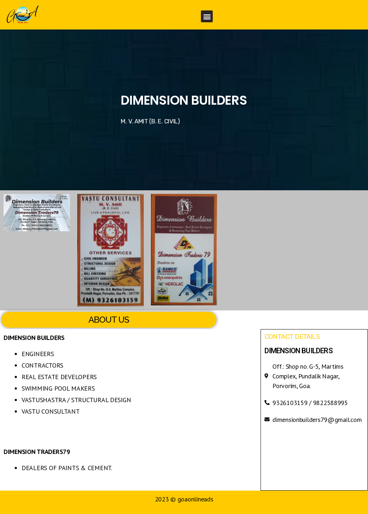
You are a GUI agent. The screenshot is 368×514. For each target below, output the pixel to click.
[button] (207, 16)
